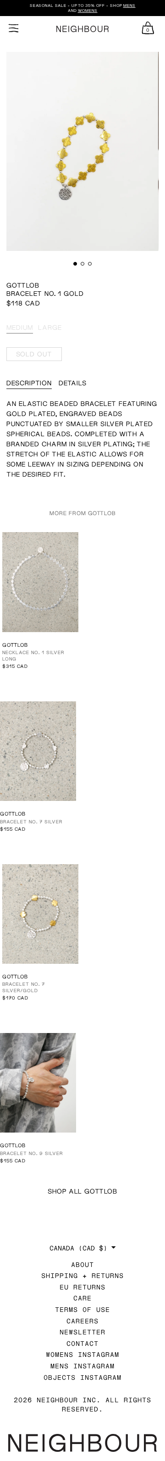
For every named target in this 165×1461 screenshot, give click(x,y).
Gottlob (22, 285)
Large (50, 327)
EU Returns (82, 1287)
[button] (75, 264)
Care (82, 1298)
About (82, 1264)
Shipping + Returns (82, 1275)
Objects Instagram (82, 1377)
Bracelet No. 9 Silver (31, 1153)
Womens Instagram (82, 1354)
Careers (82, 1321)
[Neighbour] (82, 29)
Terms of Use (82, 1309)
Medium (19, 327)
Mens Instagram (82, 1366)
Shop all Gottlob (82, 1191)
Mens (129, 5)
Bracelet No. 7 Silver (31, 821)
